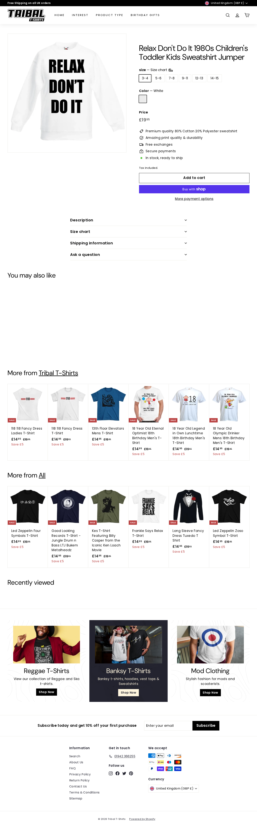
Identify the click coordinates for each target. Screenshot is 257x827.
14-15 (215, 78)
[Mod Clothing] (210, 644)
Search (74, 756)
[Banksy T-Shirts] (128, 644)
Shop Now (46, 692)
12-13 (199, 78)
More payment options (194, 199)
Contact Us (78, 786)
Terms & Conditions (84, 792)
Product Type (109, 15)
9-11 (185, 78)
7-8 (172, 78)
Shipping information (91, 243)
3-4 (145, 78)
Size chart (80, 231)
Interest (80, 15)
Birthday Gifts (145, 15)
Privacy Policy (80, 774)
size (153, 69)
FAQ (72, 768)
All (42, 475)
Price (143, 112)
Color (151, 90)
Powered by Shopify (142, 819)
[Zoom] (67, 93)
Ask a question (85, 254)
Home (60, 15)
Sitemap (75, 798)
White (143, 99)
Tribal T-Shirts (58, 373)
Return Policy (79, 780)
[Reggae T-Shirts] (46, 644)
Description (81, 220)
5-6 (158, 78)
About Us (76, 762)
